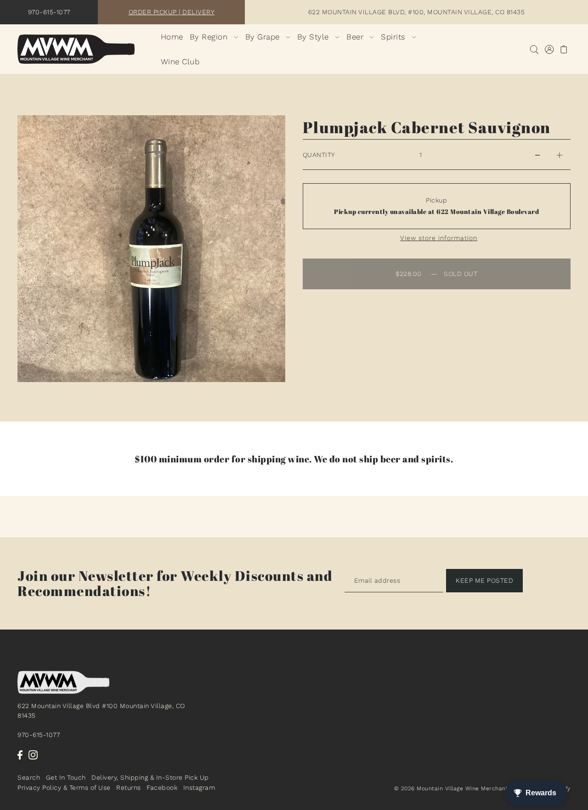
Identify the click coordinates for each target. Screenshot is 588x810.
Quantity (319, 154)
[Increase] (559, 155)
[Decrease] (537, 155)
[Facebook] (20, 754)
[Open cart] (564, 49)
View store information (438, 238)
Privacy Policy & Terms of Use (64, 787)
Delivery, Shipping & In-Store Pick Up (150, 777)
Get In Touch (66, 777)
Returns (128, 787)
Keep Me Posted (484, 580)
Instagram (199, 787)
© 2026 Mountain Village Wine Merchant (451, 789)
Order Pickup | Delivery (172, 12)
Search (28, 777)
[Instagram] (33, 754)
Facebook (162, 787)
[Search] (534, 49)
